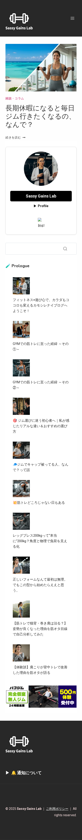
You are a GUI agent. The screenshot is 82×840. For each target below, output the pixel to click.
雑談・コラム (14, 98)
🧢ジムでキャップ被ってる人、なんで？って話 (40, 467)
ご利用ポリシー (57, 809)
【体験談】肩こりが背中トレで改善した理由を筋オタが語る (40, 670)
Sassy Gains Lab (41, 196)
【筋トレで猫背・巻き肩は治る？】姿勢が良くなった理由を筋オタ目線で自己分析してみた (40, 628)
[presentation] (41, 67)
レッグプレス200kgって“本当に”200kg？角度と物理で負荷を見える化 (40, 541)
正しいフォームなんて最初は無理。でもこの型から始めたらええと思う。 (40, 584)
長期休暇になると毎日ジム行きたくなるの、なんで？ (40, 116)
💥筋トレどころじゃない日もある (39, 503)
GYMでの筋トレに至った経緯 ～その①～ (41, 346)
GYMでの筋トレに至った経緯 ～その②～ (41, 385)
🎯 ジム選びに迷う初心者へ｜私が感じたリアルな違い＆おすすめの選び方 (41, 426)
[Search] (65, 248)
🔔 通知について (26, 772)
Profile (43, 206)
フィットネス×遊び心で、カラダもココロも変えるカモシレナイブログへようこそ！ (41, 305)
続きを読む (15, 137)
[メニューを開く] (72, 18)
